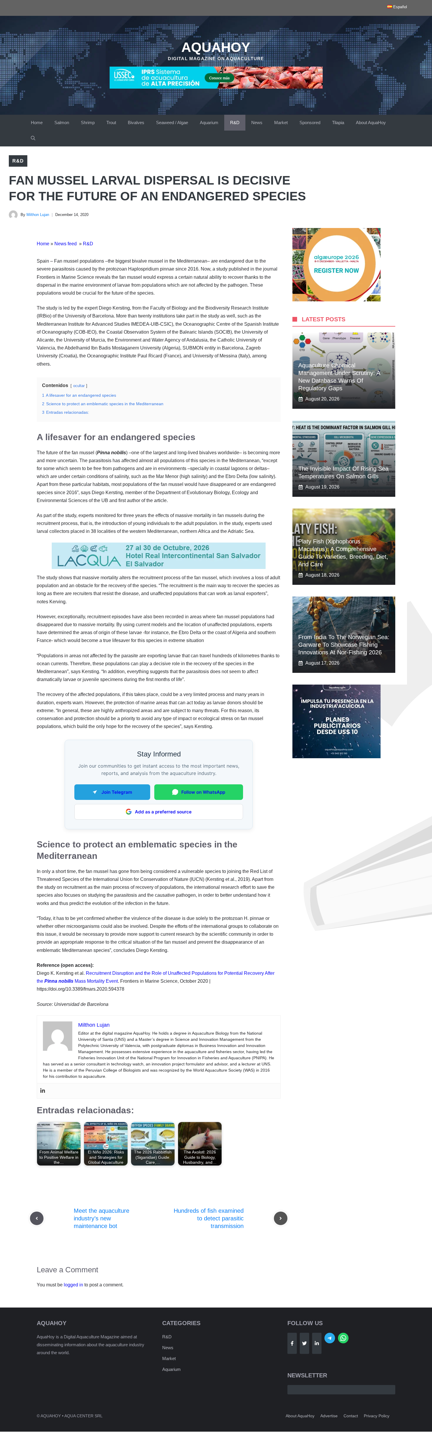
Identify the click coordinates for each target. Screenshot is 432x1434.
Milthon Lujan (37, 214)
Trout (111, 122)
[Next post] (280, 1218)
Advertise (329, 1415)
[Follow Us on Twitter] (304, 1343)
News (256, 122)
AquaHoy (215, 47)
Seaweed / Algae (172, 122)
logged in (73, 1284)
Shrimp (88, 122)
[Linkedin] (42, 1091)
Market (281, 122)
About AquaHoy (371, 122)
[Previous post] (37, 1218)
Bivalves (136, 122)
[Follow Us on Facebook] (292, 1343)
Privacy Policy (376, 1415)
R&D (235, 122)
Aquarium (209, 122)
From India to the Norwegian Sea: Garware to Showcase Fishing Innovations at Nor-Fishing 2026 (343, 645)
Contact (351, 1415)
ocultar (79, 386)
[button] (33, 138)
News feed (66, 243)
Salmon (61, 122)
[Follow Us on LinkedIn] (317, 1343)
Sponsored (309, 122)
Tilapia (338, 122)
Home (37, 122)
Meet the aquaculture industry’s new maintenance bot (101, 1218)
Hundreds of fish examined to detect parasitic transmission (209, 1218)
